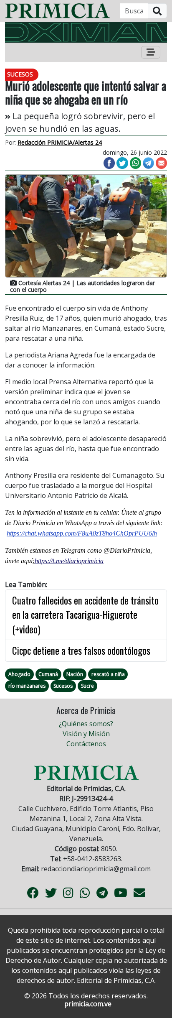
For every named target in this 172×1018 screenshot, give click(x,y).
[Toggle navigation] (150, 52)
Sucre (87, 685)
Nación (74, 674)
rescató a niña (108, 674)
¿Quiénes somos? (86, 723)
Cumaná (48, 674)
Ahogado (19, 674)
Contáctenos (86, 743)
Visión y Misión (86, 733)
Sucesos (63, 685)
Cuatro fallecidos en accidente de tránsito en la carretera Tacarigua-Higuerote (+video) (85, 614)
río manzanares (27, 685)
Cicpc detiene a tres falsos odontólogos (81, 650)
